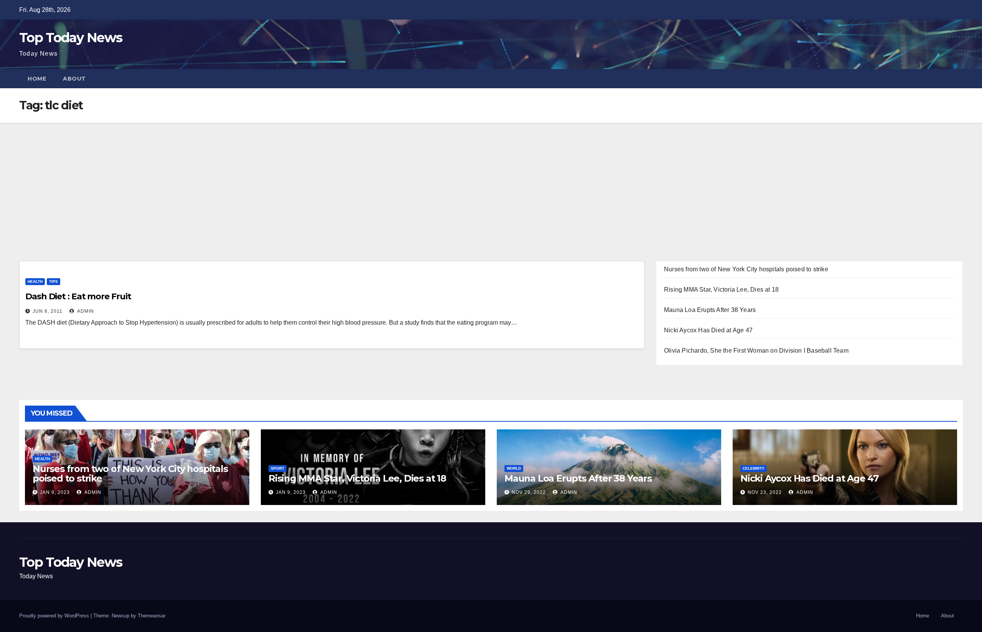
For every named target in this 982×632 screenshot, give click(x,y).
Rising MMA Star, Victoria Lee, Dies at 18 (721, 289)
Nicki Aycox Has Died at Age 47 (708, 330)
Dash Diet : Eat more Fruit (78, 296)
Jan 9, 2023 (55, 492)
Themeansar (151, 616)
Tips (53, 281)
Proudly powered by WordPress (55, 616)
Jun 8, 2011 (48, 311)
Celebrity (754, 468)
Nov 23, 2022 (765, 492)
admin (85, 311)
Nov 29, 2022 (529, 492)
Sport (277, 468)
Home (37, 78)
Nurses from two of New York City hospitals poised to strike (746, 269)
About (74, 78)
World (514, 468)
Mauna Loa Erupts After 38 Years (710, 310)
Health (35, 281)
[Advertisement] (491, 180)
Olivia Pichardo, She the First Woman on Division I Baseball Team (756, 350)
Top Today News (70, 38)
